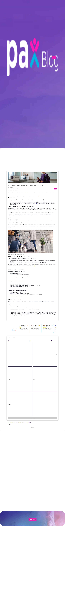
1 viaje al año (11, 340)
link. (37, 317)
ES (57, 57)
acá (38, 195)
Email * (10, 424)
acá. (34, 265)
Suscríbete (32, 427)
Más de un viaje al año (33, 340)
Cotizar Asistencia (32, 519)
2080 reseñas (15, 328)
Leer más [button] (34, 331)
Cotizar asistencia (53, 57)
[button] (55, 328)
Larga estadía (54, 340)
